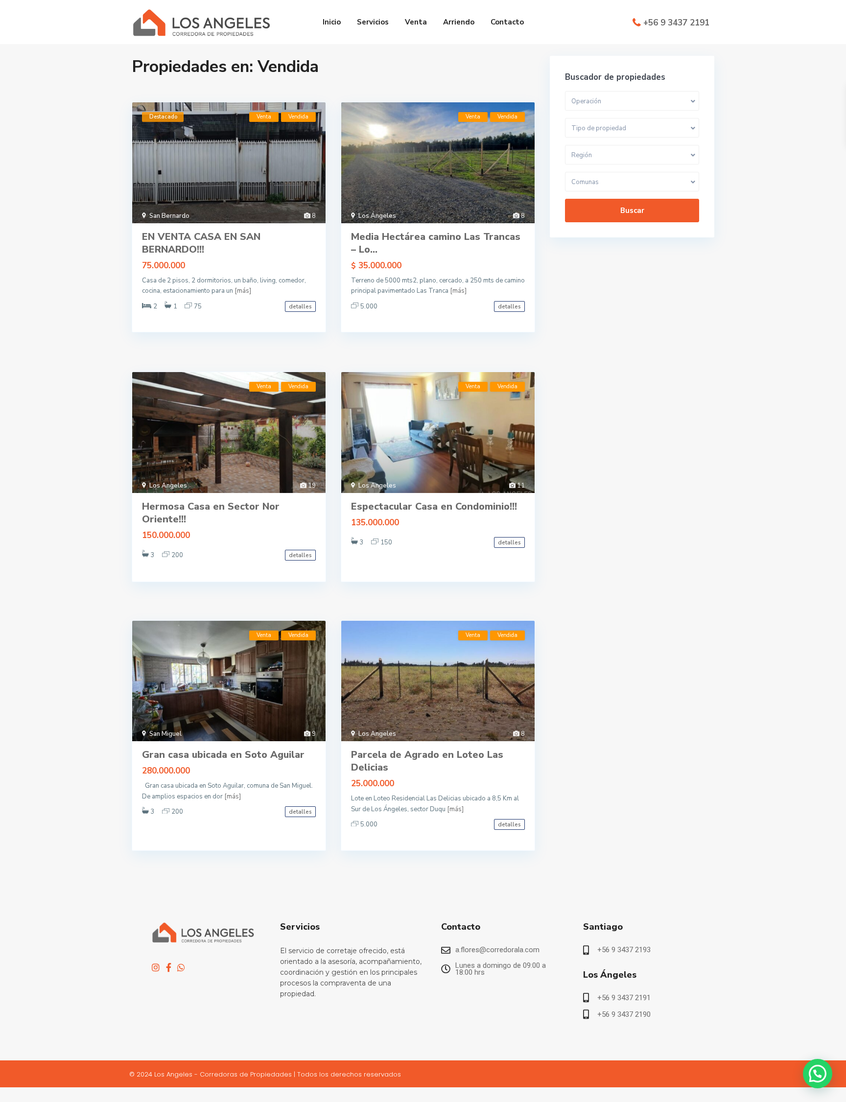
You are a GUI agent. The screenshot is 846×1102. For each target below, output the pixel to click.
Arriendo (458, 22)
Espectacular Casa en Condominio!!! (434, 506)
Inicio (332, 22)
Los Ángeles (377, 215)
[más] (243, 290)
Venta (416, 22)
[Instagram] (155, 967)
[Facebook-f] (168, 967)
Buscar (632, 210)
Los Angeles (168, 485)
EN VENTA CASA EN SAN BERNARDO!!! (201, 243)
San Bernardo (169, 215)
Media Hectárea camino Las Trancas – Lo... (435, 243)
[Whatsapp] (181, 967)
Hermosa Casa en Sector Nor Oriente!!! (211, 513)
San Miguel (165, 733)
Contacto (507, 22)
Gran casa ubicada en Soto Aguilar (223, 754)
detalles (300, 306)
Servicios (373, 22)
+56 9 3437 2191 (676, 22)
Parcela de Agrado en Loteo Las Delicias (427, 761)
